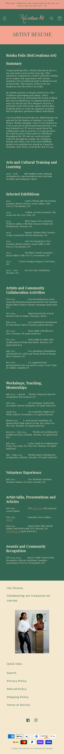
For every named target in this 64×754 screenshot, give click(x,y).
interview (38, 508)
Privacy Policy (17, 681)
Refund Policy (16, 689)
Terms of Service (18, 704)
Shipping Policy (18, 697)
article (9, 519)
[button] (4, 18)
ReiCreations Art (26, 748)
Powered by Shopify (43, 748)
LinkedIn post (13, 531)
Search (11, 672)
